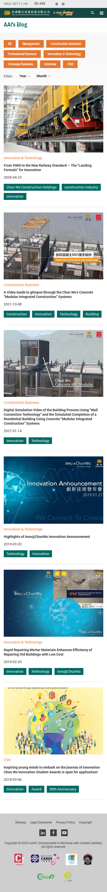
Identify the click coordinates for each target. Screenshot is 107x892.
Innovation (43, 314)
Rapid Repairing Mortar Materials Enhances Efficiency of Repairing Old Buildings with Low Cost (48, 652)
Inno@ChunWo (69, 671)
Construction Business (66, 43)
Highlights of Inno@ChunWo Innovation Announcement (47, 536)
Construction (16, 314)
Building (92, 314)
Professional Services (22, 54)
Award (36, 789)
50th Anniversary (63, 789)
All (9, 43)
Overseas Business (20, 64)
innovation (14, 196)
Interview (50, 64)
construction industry (81, 187)
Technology (69, 314)
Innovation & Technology (64, 54)
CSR (70, 64)
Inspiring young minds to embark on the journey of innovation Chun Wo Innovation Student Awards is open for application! (52, 769)
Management (31, 43)
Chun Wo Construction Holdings (31, 187)
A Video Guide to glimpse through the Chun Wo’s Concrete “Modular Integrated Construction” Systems (48, 294)
